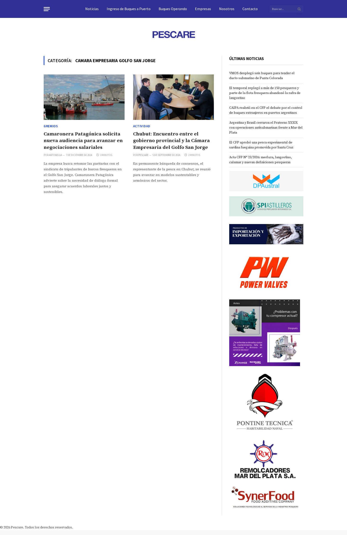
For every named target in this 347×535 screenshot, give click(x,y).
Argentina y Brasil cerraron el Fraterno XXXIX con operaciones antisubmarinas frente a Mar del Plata (266, 128)
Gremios (51, 126)
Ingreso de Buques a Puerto (129, 8)
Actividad (141, 126)
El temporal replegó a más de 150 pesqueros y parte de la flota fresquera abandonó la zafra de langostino (264, 93)
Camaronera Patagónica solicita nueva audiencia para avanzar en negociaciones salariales (83, 141)
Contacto (250, 8)
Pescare (143, 155)
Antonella (55, 155)
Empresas (203, 8)
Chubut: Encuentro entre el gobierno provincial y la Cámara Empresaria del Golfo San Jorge (171, 141)
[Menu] (47, 9)
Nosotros (226, 8)
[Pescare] (173, 34)
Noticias (92, 8)
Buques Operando (173, 8)
